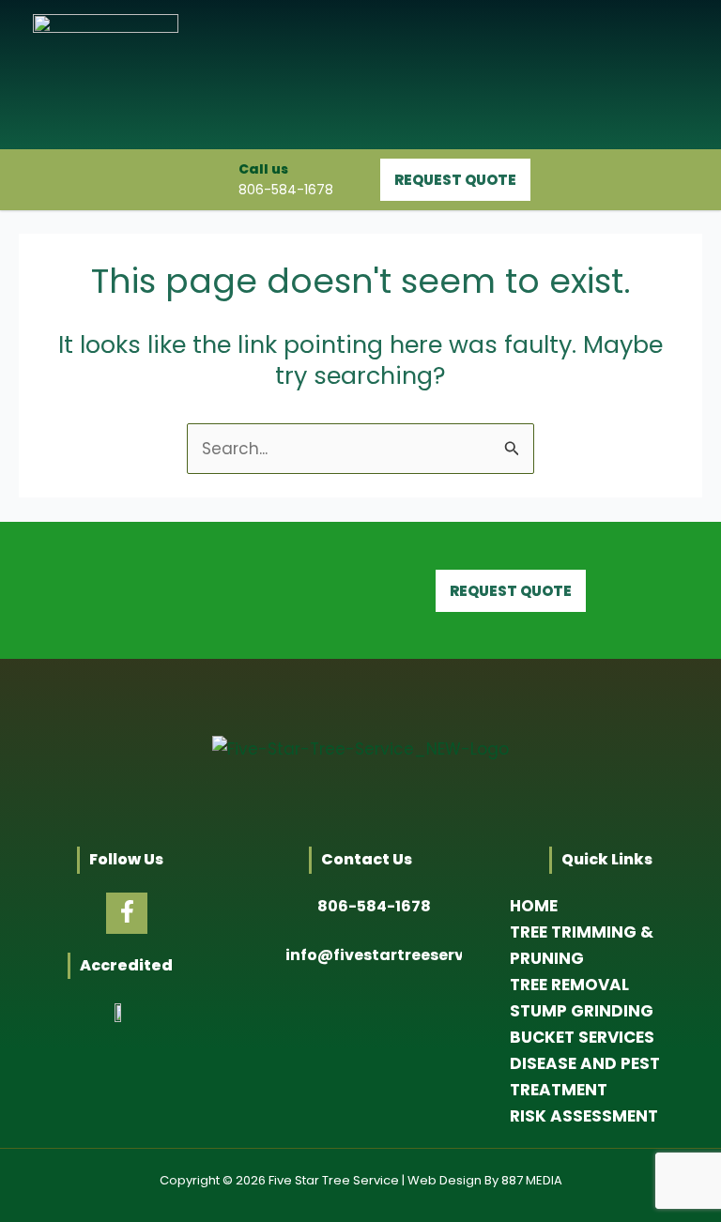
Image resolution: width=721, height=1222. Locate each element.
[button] (660, 74)
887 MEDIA (531, 1180)
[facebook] (126, 913)
